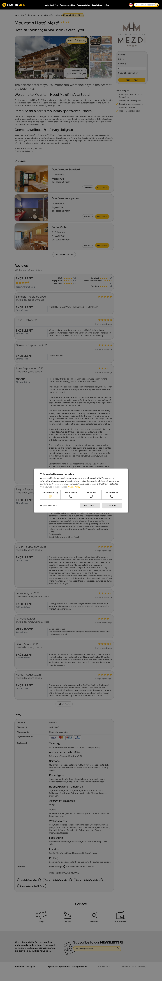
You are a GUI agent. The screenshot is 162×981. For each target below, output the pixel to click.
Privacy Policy (74, 487)
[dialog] (81, 490)
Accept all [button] (111, 506)
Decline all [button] (90, 506)
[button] (48, 505)
